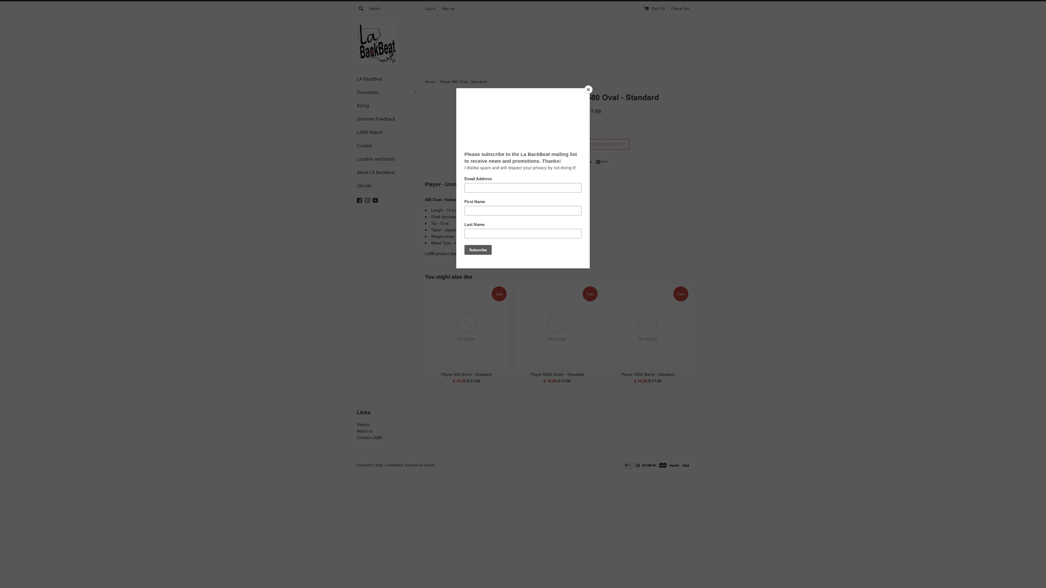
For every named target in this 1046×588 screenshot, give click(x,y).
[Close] (588, 89)
